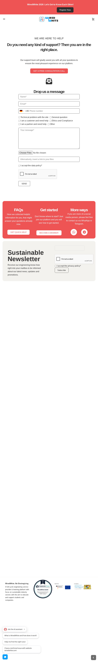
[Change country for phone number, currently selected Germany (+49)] (24, 110)
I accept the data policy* (31, 165)
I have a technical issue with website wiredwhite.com (18, 649)
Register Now (65, 10)
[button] (15, 629)
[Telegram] (84, 232)
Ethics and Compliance (62, 121)
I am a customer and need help (34, 121)
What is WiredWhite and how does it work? (20, 635)
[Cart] (93, 19)
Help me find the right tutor (15, 642)
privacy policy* (74, 266)
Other (52, 124)
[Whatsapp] (74, 232)
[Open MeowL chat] (5, 656)
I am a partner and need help (33, 124)
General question (59, 117)
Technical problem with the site (34, 117)
